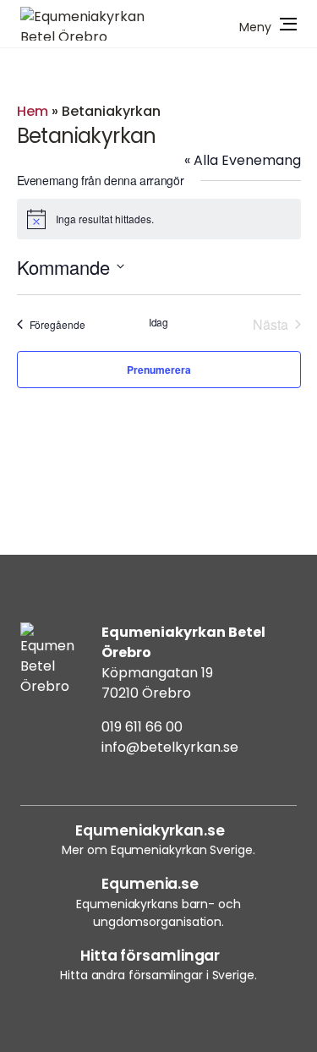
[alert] (159, 219)
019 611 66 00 (142, 727)
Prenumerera (159, 369)
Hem (32, 111)
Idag (159, 322)
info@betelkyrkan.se (169, 747)
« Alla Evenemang (242, 160)
